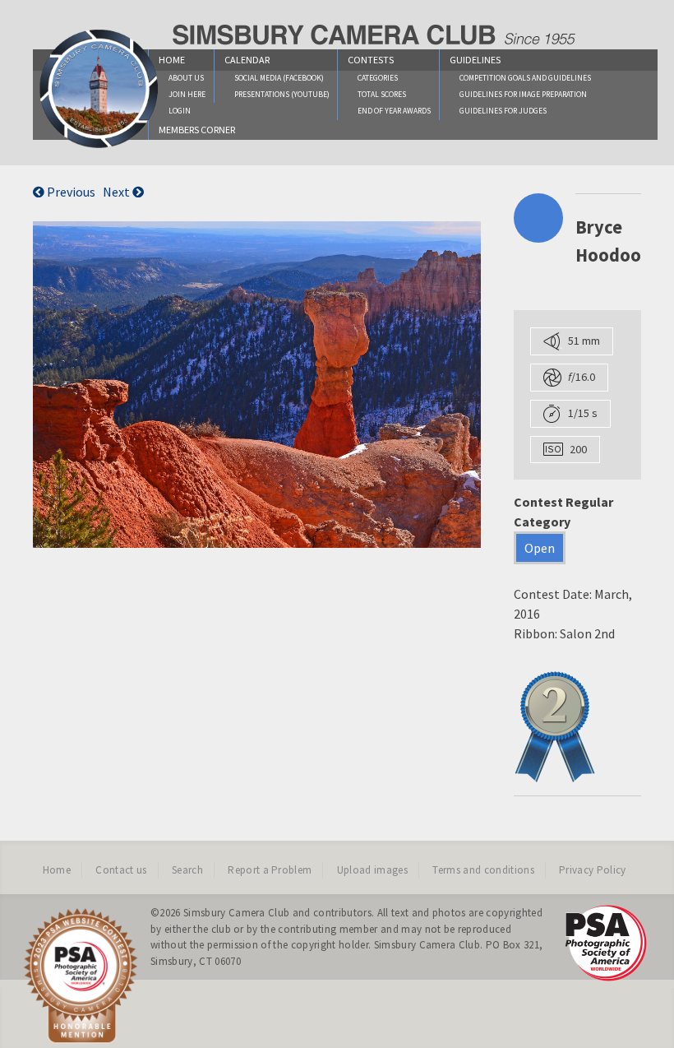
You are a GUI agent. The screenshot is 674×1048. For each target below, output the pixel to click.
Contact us (120, 870)
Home (57, 870)
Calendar (247, 59)
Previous (69, 191)
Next (117, 191)
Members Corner (197, 129)
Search (187, 870)
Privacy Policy (592, 870)
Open (539, 548)
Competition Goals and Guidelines (525, 78)
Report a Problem (270, 870)
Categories (378, 78)
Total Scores (382, 95)
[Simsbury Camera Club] (99, 147)
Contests (371, 59)
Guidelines (475, 59)
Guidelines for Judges (503, 111)
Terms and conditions (483, 870)
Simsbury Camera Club (236, 913)
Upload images (372, 870)
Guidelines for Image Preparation (523, 95)
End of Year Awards (394, 111)
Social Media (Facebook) (279, 78)
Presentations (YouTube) (282, 95)
